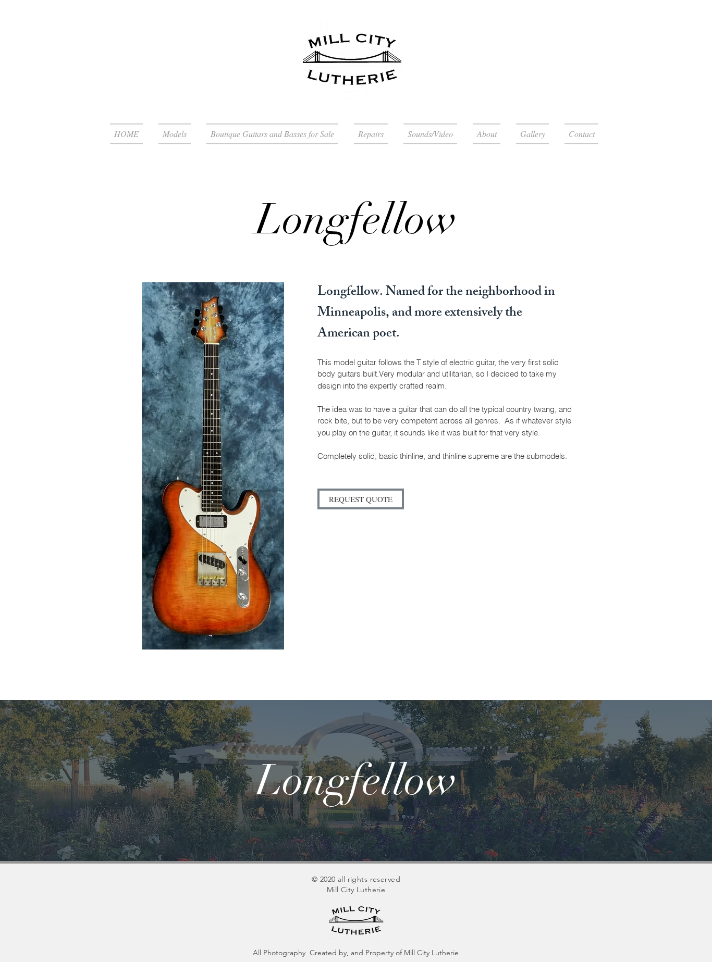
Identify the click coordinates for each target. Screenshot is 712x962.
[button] (175, 133)
